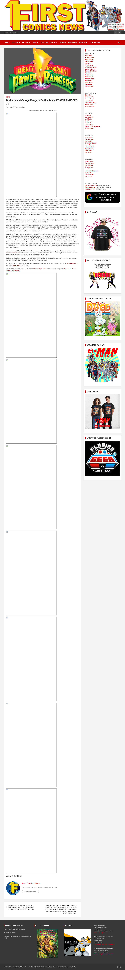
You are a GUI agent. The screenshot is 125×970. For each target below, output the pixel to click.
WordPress (73, 967)
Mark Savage (89, 77)
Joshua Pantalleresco (91, 171)
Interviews (26, 42)
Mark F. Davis (89, 75)
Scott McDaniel (89, 106)
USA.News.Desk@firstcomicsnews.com (104, 933)
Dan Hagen (88, 73)
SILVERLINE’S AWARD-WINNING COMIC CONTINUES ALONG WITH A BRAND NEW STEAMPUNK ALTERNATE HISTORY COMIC (21, 907)
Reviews (82, 42)
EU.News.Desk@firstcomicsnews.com (103, 954)
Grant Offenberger (90, 143)
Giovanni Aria (89, 167)
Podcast (71, 42)
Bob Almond (89, 65)
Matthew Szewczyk (91, 185)
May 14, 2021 (10, 107)
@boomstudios (17, 265)
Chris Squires (89, 137)
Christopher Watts (90, 67)
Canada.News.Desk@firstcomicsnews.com (105, 944)
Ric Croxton (88, 173)
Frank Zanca (89, 165)
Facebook (73, 269)
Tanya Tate (88, 84)
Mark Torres (88, 121)
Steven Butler (89, 128)
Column (15, 42)
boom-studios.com (72, 263)
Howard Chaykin (90, 99)
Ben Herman (89, 61)
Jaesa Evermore (90, 145)
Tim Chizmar (89, 86)
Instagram (16, 271)
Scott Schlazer (89, 175)
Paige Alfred (89, 82)
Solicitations (95, 42)
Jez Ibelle (88, 169)
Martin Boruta (89, 149)
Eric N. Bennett (89, 139)
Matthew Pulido (89, 79)
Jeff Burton (88, 119)
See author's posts (30, 891)
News (62, 42)
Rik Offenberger (90, 189)
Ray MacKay (89, 123)
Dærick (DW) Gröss (91, 71)
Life (34, 42)
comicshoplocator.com (13, 253)
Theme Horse (51, 967)
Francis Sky (88, 141)
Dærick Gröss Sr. (90, 69)
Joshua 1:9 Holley (90, 103)
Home (7, 42)
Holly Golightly (89, 97)
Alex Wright (88, 56)
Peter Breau (88, 151)
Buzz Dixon (88, 95)
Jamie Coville (89, 117)
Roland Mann (89, 125)
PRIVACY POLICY (33, 967)
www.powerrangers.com (38, 269)
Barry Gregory (89, 59)
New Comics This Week (49, 42)
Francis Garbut (89, 163)
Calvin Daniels (89, 161)
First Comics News (20, 107)
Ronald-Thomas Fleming (92, 127)
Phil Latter (88, 152)
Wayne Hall (88, 176)
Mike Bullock (89, 104)
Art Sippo (88, 115)
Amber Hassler (89, 57)
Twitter (8, 271)
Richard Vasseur (90, 187)
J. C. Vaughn (89, 101)
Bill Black (87, 63)
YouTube (66, 269)
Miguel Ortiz (88, 80)
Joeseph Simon (90, 147)
